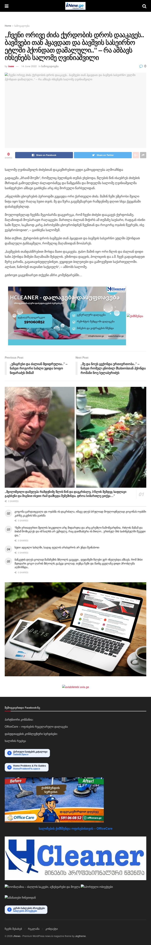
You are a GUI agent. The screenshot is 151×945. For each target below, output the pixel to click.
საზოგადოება (21, 25)
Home (8, 25)
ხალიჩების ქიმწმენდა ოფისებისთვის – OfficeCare (75, 828)
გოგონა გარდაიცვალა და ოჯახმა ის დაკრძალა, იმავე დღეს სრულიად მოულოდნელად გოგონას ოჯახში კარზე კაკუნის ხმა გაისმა (80, 513)
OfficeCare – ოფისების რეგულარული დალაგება (36, 726)
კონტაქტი (51, 929)
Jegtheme (80, 936)
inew (11, 66)
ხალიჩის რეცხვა (15, 741)
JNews (16, 936)
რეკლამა (34, 929)
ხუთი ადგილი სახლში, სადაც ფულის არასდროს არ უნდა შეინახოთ (57, 547)
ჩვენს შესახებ (13, 929)
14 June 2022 (29, 66)
